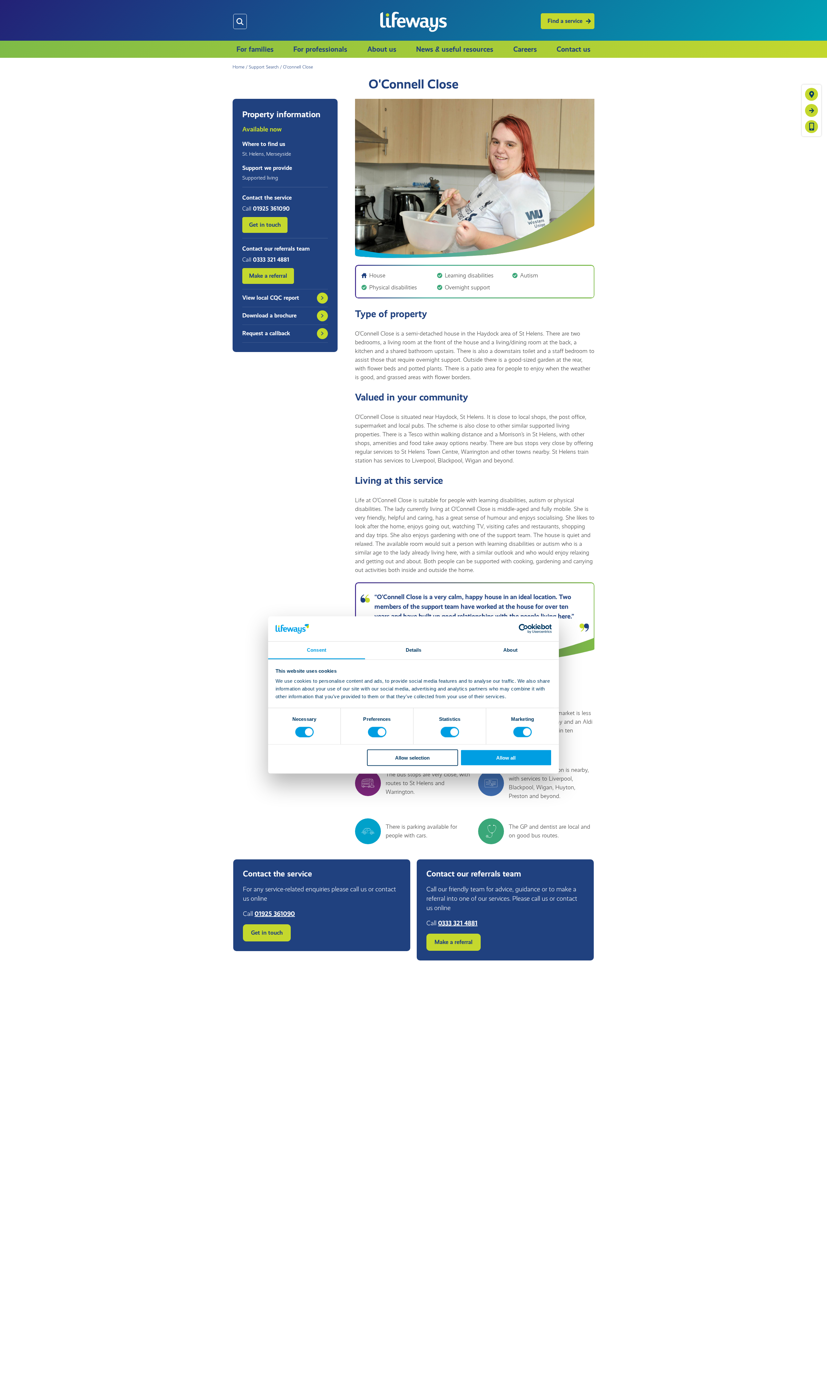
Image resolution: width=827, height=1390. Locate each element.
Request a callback (266, 333)
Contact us (574, 49)
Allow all (506, 758)
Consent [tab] (316, 649)
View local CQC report (270, 297)
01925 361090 (275, 914)
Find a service (565, 21)
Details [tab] (414, 649)
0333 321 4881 (457, 923)
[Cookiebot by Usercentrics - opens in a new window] (523, 629)
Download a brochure (269, 315)
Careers (525, 49)
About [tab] (510, 649)
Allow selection (412, 758)
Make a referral (268, 275)
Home (239, 67)
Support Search (264, 67)
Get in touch (265, 224)
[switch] (377, 732)
